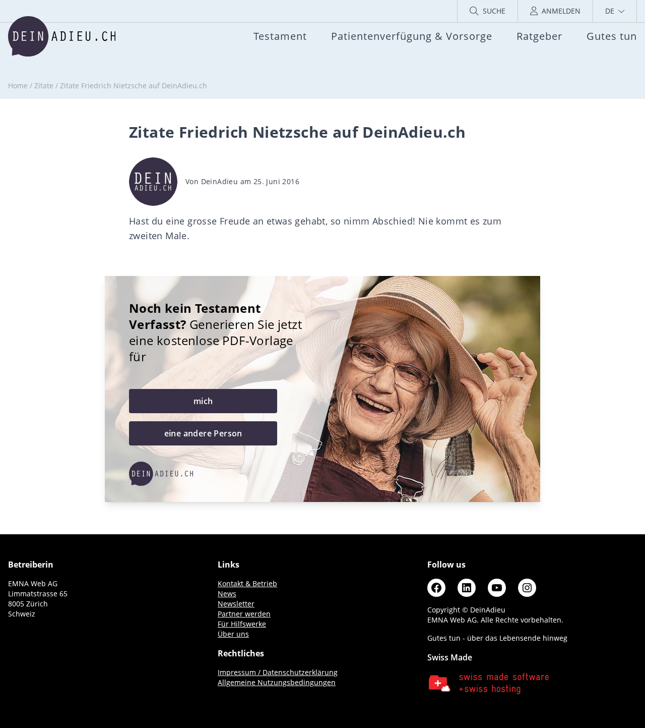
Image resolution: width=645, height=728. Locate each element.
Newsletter (236, 603)
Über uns (233, 634)
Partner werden (244, 614)
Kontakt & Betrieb (247, 583)
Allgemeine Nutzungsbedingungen (277, 682)
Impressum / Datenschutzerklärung (278, 672)
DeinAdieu (219, 181)
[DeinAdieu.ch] (61, 36)
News (227, 593)
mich (203, 401)
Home (18, 85)
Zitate (43, 85)
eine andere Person (203, 433)
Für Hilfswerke (242, 624)
